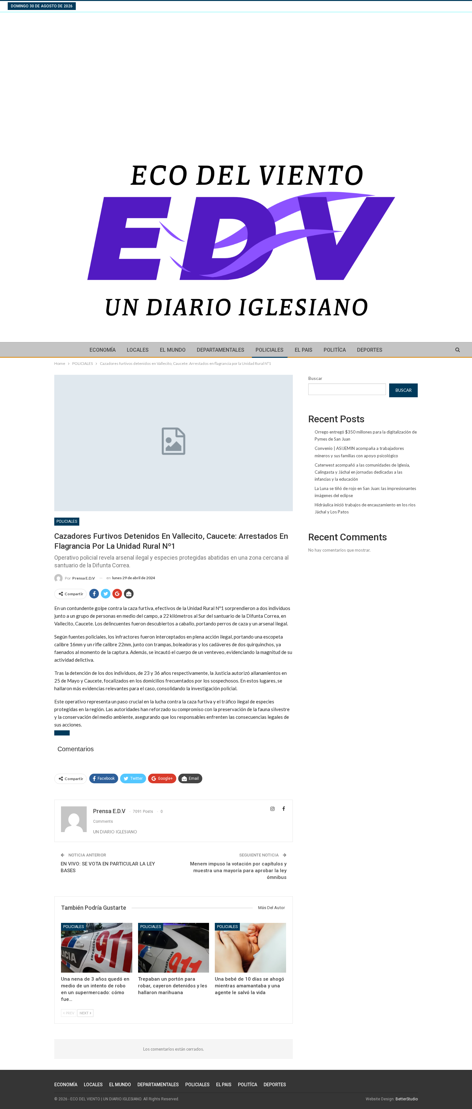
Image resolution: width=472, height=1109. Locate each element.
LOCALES (138, 350)
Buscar (315, 378)
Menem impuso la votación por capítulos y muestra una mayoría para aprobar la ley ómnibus (238, 870)
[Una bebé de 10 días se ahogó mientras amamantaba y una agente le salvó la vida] (250, 948)
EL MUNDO (173, 350)
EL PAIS (303, 350)
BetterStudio (407, 1099)
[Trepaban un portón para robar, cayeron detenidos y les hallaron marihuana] (173, 948)
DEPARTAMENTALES (220, 350)
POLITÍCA (335, 350)
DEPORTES (369, 350)
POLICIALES (270, 350)
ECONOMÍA (103, 350)
